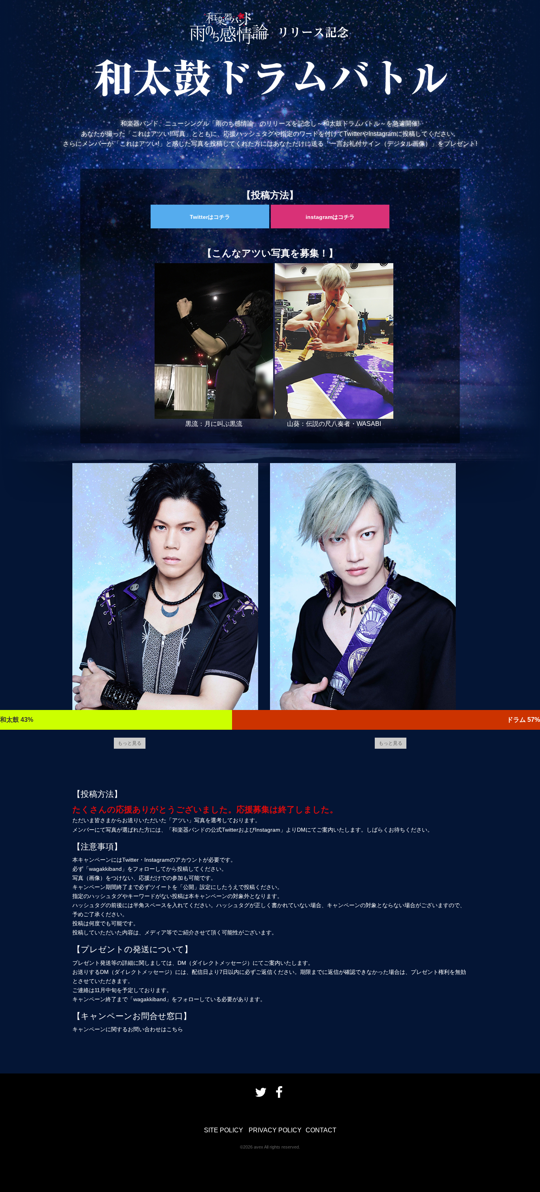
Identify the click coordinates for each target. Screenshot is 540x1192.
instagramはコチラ (330, 217)
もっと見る (130, 743)
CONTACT (321, 1130)
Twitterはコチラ (210, 217)
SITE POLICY (223, 1130)
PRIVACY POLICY (275, 1130)
